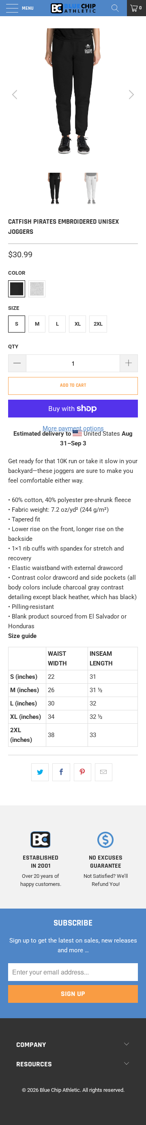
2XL (98, 324)
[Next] (130, 94)
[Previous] (16, 94)
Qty (13, 346)
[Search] (118, 8)
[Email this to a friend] (103, 772)
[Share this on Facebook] (61, 772)
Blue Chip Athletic (60, 1090)
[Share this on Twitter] (40, 772)
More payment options (73, 428)
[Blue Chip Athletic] (73, 8)
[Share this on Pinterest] (82, 772)
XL (78, 324)
